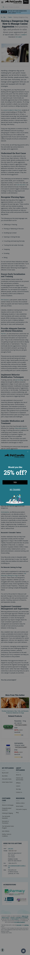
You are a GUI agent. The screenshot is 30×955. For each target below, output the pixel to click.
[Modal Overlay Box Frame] (15, 477)
